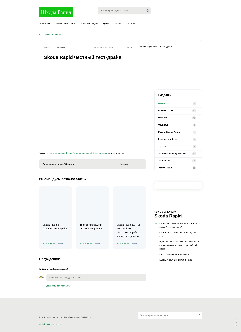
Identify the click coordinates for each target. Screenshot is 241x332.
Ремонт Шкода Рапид (169, 132)
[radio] (77, 164)
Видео (161, 103)
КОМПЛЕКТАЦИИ (89, 23)
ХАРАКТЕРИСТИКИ (65, 23)
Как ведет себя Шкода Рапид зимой (175, 260)
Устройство (164, 161)
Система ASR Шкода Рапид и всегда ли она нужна (179, 234)
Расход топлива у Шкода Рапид (174, 254)
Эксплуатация (165, 168)
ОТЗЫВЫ (131, 23)
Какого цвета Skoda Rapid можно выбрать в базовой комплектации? (179, 225)
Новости (162, 118)
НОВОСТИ (45, 23)
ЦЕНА (106, 23)
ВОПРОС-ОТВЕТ (166, 110)
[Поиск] (147, 11)
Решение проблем (167, 139)
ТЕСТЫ (162, 146)
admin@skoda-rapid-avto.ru (50, 324)
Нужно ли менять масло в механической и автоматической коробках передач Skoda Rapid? (179, 245)
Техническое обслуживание (172, 153)
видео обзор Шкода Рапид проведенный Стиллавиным (80, 153)
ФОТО (118, 23)
